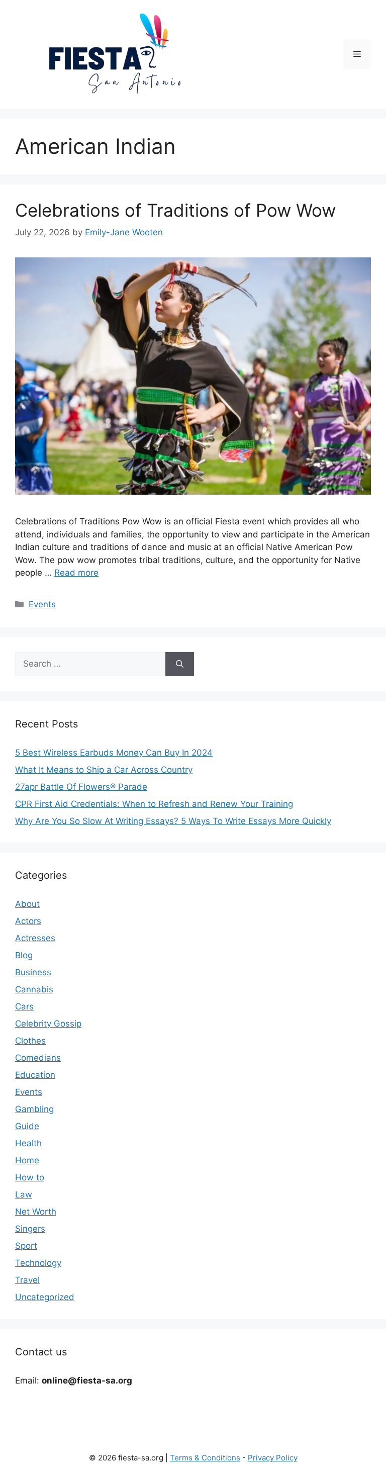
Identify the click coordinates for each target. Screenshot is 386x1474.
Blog (24, 955)
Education (35, 1075)
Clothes (30, 1041)
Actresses (35, 938)
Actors (28, 921)
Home (27, 1160)
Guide (27, 1126)
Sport (26, 1246)
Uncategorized (44, 1297)
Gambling (34, 1109)
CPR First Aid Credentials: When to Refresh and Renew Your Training (154, 804)
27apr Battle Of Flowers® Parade (81, 787)
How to (29, 1177)
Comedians (38, 1058)
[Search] (179, 664)
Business (33, 972)
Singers (30, 1229)
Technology (38, 1263)
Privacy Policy (273, 1457)
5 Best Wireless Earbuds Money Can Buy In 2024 (114, 753)
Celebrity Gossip (48, 1024)
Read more (76, 573)
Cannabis (34, 989)
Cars (24, 1006)
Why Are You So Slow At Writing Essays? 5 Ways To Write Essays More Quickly (173, 821)
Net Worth (35, 1212)
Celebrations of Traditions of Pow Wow (175, 210)
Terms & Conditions (205, 1457)
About (27, 904)
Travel (27, 1280)
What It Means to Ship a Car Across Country (103, 770)
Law (23, 1194)
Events (42, 604)
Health (28, 1143)
